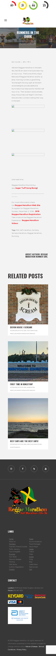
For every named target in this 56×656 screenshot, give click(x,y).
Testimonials (33, 567)
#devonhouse (32, 330)
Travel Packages (34, 544)
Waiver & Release (15, 559)
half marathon (25, 230)
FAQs (31, 559)
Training (12, 562)
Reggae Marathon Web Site (27, 205)
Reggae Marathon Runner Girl (36, 255)
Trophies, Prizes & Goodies (18, 547)
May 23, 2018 (16, 62)
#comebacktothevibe (18, 330)
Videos (31, 552)
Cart (30, 569)
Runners (12, 554)
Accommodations (35, 542)
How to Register (14, 552)
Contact (12, 569)
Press (31, 554)
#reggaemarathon (17, 333)
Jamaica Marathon (19, 233)
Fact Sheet (13, 557)
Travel (31, 539)
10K (17, 230)
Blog (30, 562)
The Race (12, 544)
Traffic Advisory (14, 549)
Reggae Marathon (34, 233)
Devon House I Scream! (21, 327)
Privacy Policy (21, 650)
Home (23, 41)
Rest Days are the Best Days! (24, 441)
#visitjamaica (30, 333)
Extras (31, 557)
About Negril (33, 547)
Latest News (33, 564)
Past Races (13, 564)
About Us (12, 542)
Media (31, 549)
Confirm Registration (16, 567)
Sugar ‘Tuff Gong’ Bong (26, 188)
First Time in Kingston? (21, 384)
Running (15, 236)
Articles (30, 41)
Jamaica (35, 230)
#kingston (30, 387)
